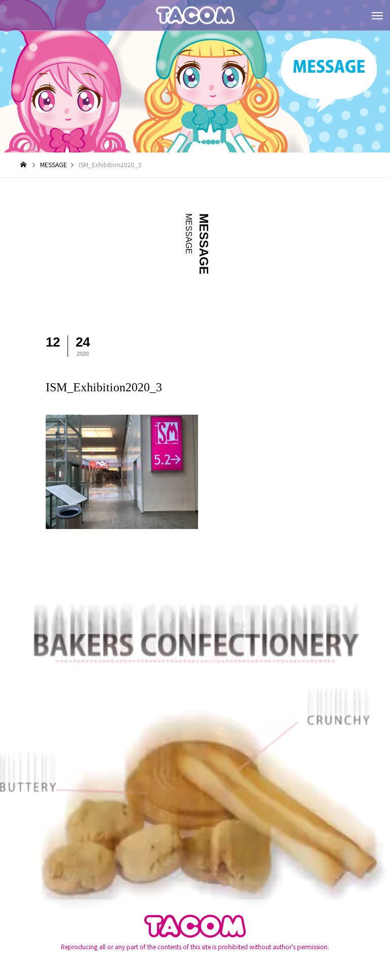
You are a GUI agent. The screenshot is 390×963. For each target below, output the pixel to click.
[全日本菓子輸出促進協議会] (195, 15)
